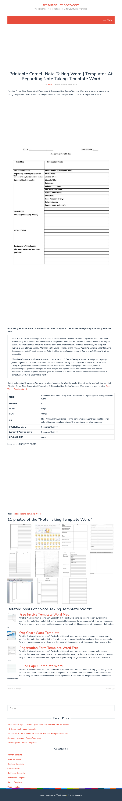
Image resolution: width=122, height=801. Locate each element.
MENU (109, 20)
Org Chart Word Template (39, 633)
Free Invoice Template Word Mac (44, 614)
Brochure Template (15, 763)
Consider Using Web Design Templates (24, 738)
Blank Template (14, 759)
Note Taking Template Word (28, 513)
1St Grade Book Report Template (21, 728)
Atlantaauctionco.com (61, 5)
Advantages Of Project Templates (22, 742)
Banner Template (14, 754)
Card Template (13, 768)
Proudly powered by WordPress (52, 794)
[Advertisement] (61, 47)
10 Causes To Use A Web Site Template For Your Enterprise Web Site (37, 733)
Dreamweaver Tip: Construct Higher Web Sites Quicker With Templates (38, 724)
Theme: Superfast (75, 794)
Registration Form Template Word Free (49, 648)
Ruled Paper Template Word (41, 666)
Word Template (13, 786)
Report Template (14, 782)
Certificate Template (16, 773)
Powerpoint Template (16, 777)
